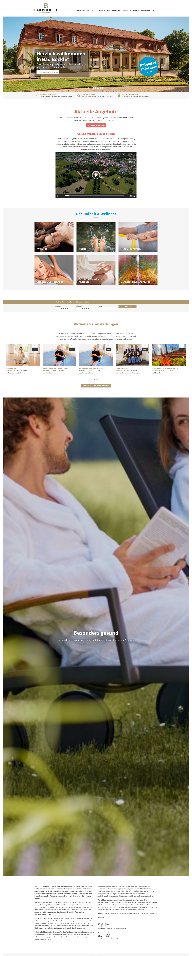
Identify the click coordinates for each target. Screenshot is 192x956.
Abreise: (79, 306)
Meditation (11, 368)
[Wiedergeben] (58, 196)
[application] (96, 175)
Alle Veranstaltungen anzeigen (96, 385)
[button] (89, 88)
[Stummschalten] (131, 196)
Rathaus (146, 11)
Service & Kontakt (131, 11)
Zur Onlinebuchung (46, 72)
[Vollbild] (134, 196)
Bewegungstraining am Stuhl (55, 368)
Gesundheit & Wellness (86, 11)
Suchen (127, 306)
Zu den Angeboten (97, 125)
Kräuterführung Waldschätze (165, 368)
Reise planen (104, 11)
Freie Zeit (116, 11)
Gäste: (100, 306)
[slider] (94, 195)
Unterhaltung (122, 368)
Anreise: (58, 306)
